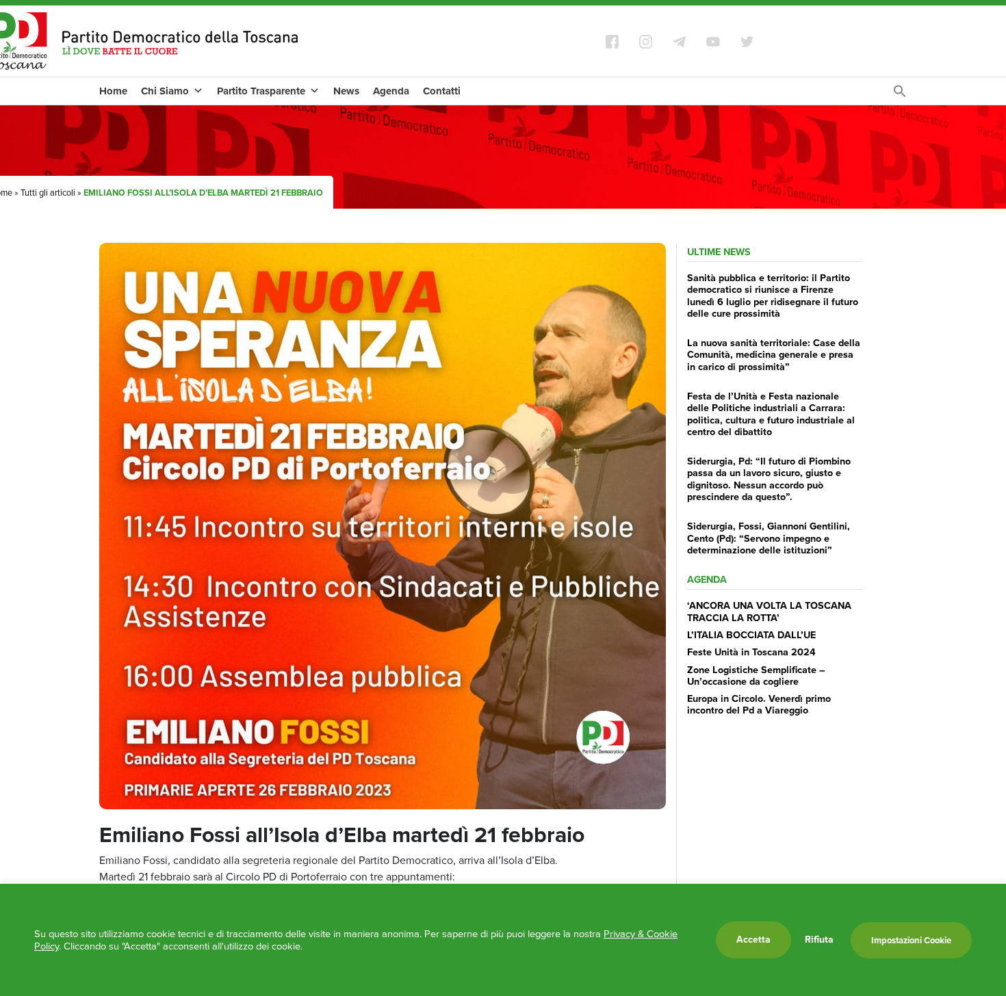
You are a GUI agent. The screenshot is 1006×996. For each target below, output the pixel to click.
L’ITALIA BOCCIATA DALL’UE (751, 634)
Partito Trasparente (261, 91)
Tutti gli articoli (48, 192)
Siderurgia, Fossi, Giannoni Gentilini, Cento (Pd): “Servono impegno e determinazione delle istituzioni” (768, 538)
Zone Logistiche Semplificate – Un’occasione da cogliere (756, 675)
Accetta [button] (753, 939)
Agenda (391, 91)
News (346, 91)
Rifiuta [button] (819, 940)
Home (113, 91)
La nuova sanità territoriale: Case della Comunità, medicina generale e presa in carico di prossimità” (773, 354)
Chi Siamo (165, 91)
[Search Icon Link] (900, 95)
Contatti (442, 91)
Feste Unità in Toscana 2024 (751, 651)
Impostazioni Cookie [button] (911, 940)
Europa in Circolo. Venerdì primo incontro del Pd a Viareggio (759, 704)
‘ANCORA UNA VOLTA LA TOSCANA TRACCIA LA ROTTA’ (769, 611)
